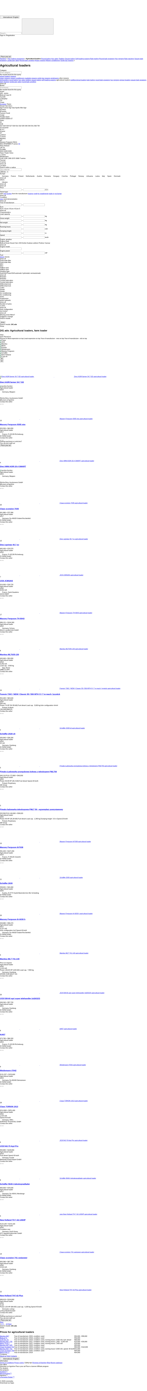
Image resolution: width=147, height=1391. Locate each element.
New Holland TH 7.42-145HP (13, 1220)
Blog (48, 1363)
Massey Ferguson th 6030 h (12, 919)
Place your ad (6, 445)
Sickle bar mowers (67, 60)
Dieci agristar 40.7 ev (9, 545)
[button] (73, 45)
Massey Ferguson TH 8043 (12, 618)
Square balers (70, 59)
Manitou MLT (4, 1336)
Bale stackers (129, 59)
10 (7, 1324)
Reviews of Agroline (39, 1363)
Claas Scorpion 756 (7, 1351)
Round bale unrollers (27, 60)
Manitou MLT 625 (6, 1345)
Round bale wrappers (106, 59)
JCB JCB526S (6, 581)
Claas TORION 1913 (9, 1107)
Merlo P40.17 (5, 1352)
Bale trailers (94, 59)
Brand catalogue (56, 1363)
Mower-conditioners (53, 60)
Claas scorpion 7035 (9, 509)
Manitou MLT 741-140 (10, 959)
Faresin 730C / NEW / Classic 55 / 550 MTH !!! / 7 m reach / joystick (30, 694)
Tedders (61, 59)
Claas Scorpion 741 (7, 1347)
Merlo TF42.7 (5, 1343)
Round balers (46, 59)
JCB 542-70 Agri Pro (9, 1146)
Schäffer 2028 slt (7, 734)
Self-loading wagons (82, 59)
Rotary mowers (40, 60)
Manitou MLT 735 (6, 1341)
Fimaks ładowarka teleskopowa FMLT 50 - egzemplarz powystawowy (31, 809)
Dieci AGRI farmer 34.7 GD (12, 382)
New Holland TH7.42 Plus (11, 1296)
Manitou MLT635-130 (9, 654)
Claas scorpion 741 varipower (13, 1258)
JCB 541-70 (4, 1340)
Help (8, 1356)
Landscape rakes (13, 60)
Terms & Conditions (7, 1363)
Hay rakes (54, 59)
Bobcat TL (3, 1338)
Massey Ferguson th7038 (11, 847)
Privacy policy (19, 1363)
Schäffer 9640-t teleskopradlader (15, 1184)
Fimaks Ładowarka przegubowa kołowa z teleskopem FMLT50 (28, 772)
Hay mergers (119, 59)
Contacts (13, 1356)
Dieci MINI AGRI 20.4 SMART (13, 466)
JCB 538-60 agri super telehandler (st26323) (20, 998)
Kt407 (2, 1034)
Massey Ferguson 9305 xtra (12, 424)
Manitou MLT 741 (6, 1349)
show (3, 322)
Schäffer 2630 (6, 883)
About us (3, 1356)
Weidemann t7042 (8, 1070)
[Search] (38, 26)
